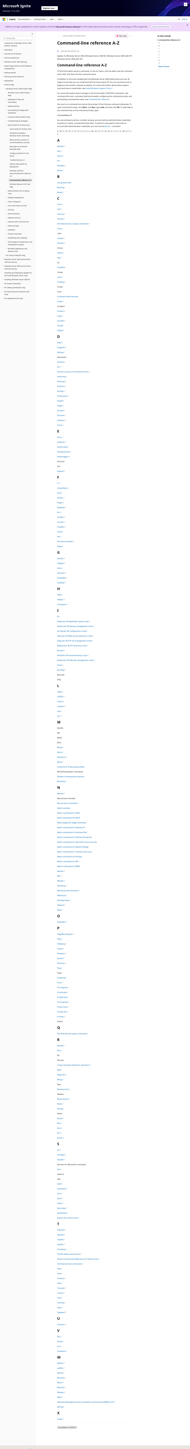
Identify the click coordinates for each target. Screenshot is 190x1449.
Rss (58, 1133)
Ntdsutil (60, 905)
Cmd (59, 277)
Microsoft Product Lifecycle (68, 26)
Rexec (59, 1104)
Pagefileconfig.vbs (64, 934)
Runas (107, 126)
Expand (60, 471)
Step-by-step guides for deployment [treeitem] (18, 165)
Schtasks (61, 1155)
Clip (58, 257)
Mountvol (61, 757)
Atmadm (60, 165)
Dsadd (60, 401)
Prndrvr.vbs (62, 992)
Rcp (58, 1050)
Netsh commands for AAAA (68, 813)
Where (60, 1373)
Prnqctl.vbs (62, 1012)
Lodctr (60, 701)
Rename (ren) (62, 1089)
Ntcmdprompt (63, 900)
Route (59, 1118)
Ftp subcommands (65, 541)
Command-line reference (98, 99)
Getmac (60, 558)
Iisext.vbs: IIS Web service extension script (74, 636)
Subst (59, 1203)
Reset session (63, 1099)
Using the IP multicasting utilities (71, 767)
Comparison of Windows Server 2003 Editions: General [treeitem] (17, 44)
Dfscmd (60, 362)
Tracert (60, 1293)
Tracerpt (60, 1288)
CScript (60, 325)
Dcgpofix (61, 347)
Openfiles (61, 922)
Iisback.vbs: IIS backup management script (75, 626)
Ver (58, 1336)
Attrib (59, 170)
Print (59, 982)
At (58, 161)
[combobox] (17, 38)
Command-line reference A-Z (169, 40)
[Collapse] (32, 34)
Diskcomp (61, 376)
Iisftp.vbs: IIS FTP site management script (74, 641)
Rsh (58, 1123)
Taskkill (60, 1239)
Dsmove (60, 415)
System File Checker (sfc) (67, 1218)
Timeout (60, 1278)
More (59, 752)
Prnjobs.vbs (62, 997)
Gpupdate (61, 578)
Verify (59, 1341)
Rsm (59, 1128)
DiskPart (60, 386)
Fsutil (59, 532)
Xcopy (59, 1419)
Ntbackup (61, 895)
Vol (58, 1346)
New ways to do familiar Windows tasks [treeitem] (18, 147)
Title (59, 1283)
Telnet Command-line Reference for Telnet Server (77, 1259)
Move (59, 762)
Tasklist (60, 1244)
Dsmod (60, 410)
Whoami (60, 1378)
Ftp (58, 536)
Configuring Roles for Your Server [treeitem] (19, 154)
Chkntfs (60, 243)
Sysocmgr (61, 1208)
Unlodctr (61, 1324)
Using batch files (64, 182)
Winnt (59, 1382)
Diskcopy (61, 381)
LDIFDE (60, 696)
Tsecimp (60, 1302)
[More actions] (131, 36)
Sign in (184, 19)
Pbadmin (61, 953)
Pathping (61, 944)
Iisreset (60, 650)
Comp (59, 301)
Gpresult (60, 573)
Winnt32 (60, 1387)
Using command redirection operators (73, 1065)
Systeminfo (62, 1213)
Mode (59, 747)
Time (59, 1273)
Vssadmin (61, 1351)
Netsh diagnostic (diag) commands (71, 822)
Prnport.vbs (62, 1007)
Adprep (60, 146)
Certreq (60, 214)
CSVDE (60, 330)
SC (58, 1150)
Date (59, 342)
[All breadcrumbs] (59, 36)
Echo (59, 437)
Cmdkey (60, 282)
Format (60, 522)
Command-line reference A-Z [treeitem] (20, 180)
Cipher (60, 253)
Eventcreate (62, 447)
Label (59, 692)
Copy (59, 316)
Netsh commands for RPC (68, 861)
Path (59, 939)
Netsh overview (63, 808)
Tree (59, 1298)
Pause (59, 948)
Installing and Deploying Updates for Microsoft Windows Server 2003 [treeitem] (18, 274)
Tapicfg (60, 1235)
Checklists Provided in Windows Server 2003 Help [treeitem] (19, 134)
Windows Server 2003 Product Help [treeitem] (19, 94)
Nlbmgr (60, 881)
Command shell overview (67, 296)
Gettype (60, 563)
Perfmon (61, 963)
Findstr (60, 498)
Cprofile (60, 321)
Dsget (59, 405)
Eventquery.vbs (63, 452)
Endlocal (60, 442)
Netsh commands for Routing (69, 856)
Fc (58, 483)
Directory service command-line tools (72, 372)
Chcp (59, 228)
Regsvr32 (61, 1075)
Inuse (59, 665)
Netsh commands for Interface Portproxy (74, 837)
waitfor (60, 1368)
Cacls (59, 204)
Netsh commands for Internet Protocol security (77, 842)
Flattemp (61, 507)
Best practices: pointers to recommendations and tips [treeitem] (20, 141)
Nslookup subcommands (67, 890)
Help (59, 594)
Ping (59, 968)
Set (58, 1169)
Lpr (58, 716)
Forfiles (60, 517)
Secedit (60, 1159)
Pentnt (60, 958)
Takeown (61, 1230)
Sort (59, 1193)
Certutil (60, 219)
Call (58, 209)
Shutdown (61, 1189)
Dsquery (60, 420)
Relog (59, 1079)
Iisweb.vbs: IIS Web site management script (75, 660)
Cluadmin (61, 267)
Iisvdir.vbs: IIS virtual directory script (72, 655)
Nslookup (61, 886)
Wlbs (59, 1397)
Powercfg (61, 978)
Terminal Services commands (69, 1264)
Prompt (60, 1016)
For (58, 512)
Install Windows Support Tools (98, 88)
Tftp (59, 1268)
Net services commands (67, 803)
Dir (58, 367)
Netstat (60, 871)
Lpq (58, 711)
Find (59, 493)
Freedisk (60, 527)
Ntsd (59, 910)
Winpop (60, 1392)
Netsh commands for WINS (68, 866)
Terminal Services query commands (72, 1033)
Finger (59, 502)
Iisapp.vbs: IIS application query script (73, 621)
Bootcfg (60, 187)
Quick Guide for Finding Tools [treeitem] (20, 129)
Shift (59, 1184)
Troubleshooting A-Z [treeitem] (17, 160)
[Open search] (179, 19)
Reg (58, 1070)
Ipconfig (60, 670)
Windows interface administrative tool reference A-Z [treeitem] (20, 173)
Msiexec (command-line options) (70, 776)
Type (59, 1307)
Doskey (60, 391)
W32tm (60, 1363)
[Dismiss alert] (185, 4)
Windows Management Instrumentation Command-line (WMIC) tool (85, 1402)
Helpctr (60, 599)
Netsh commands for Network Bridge (73, 847)
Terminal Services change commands (72, 224)
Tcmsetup (61, 1249)
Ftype (59, 546)
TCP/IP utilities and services (68, 1254)
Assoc (59, 156)
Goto (59, 568)
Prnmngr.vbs (62, 1002)
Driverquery (62, 396)
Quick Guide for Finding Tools (74, 36)
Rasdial (60, 1045)
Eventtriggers (63, 456)
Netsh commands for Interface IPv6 (72, 832)
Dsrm (59, 425)
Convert (60, 311)
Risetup (60, 1108)
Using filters (62, 488)
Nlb (58, 876)
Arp (58, 151)
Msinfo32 (61, 781)
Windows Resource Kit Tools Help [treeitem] (20, 185)
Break (59, 192)
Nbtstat (60, 793)
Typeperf (61, 1312)
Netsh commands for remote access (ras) (74, 852)
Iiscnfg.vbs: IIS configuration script (71, 631)
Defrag (60, 352)
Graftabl (60, 582)
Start (59, 1198)
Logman (60, 706)
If (57, 616)
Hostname (61, 604)
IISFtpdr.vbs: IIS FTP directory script (71, 645)
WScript (60, 1407)
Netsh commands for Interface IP (71, 827)
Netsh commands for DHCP (68, 818)
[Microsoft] (4, 19)
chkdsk (60, 238)
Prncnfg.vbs (62, 987)
